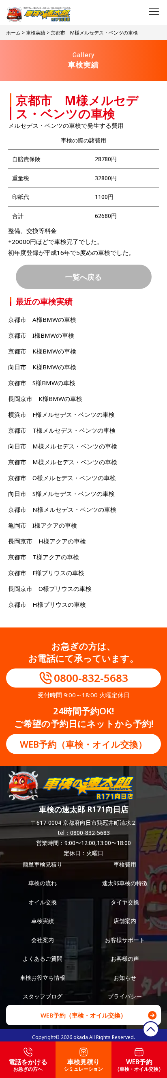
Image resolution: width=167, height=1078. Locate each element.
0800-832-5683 (91, 678)
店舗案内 (124, 921)
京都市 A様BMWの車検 (42, 319)
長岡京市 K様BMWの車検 (45, 399)
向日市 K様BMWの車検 (42, 367)
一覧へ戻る (83, 277)
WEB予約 (139, 1064)
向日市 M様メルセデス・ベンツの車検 (62, 446)
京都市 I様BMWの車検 (41, 335)
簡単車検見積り (42, 864)
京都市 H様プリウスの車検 (53, 604)
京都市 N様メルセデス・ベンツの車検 (62, 509)
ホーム (13, 32)
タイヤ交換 (125, 902)
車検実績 (35, 32)
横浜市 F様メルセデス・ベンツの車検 (61, 414)
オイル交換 (42, 902)
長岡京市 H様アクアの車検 (47, 541)
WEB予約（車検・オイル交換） (83, 744)
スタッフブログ (42, 996)
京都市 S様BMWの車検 (41, 383)
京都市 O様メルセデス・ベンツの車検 (62, 478)
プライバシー (125, 996)
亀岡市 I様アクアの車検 (42, 525)
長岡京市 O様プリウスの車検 (50, 588)
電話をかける (28, 1064)
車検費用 (124, 864)
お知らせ (124, 977)
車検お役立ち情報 (42, 977)
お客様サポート (125, 940)
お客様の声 (125, 958)
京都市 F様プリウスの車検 (46, 573)
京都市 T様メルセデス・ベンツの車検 (62, 430)
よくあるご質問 (42, 958)
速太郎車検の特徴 (125, 883)
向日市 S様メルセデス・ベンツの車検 (61, 493)
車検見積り (83, 1064)
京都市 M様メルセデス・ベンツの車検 (62, 462)
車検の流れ (42, 883)
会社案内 (42, 940)
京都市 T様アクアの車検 (43, 557)
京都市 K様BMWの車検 (42, 351)
